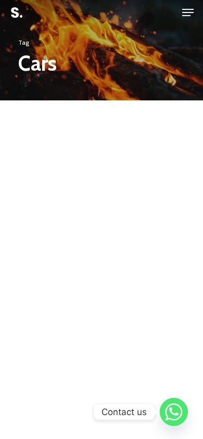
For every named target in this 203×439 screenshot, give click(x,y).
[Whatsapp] (174, 412)
